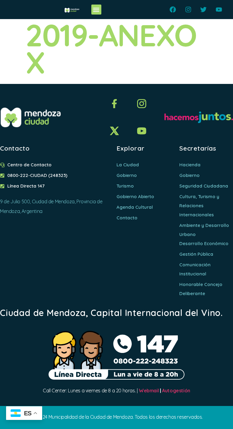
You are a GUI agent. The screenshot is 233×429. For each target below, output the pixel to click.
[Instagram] (188, 9)
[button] (96, 10)
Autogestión (176, 390)
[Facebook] (173, 9)
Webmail (149, 390)
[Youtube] (219, 9)
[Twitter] (203, 9)
